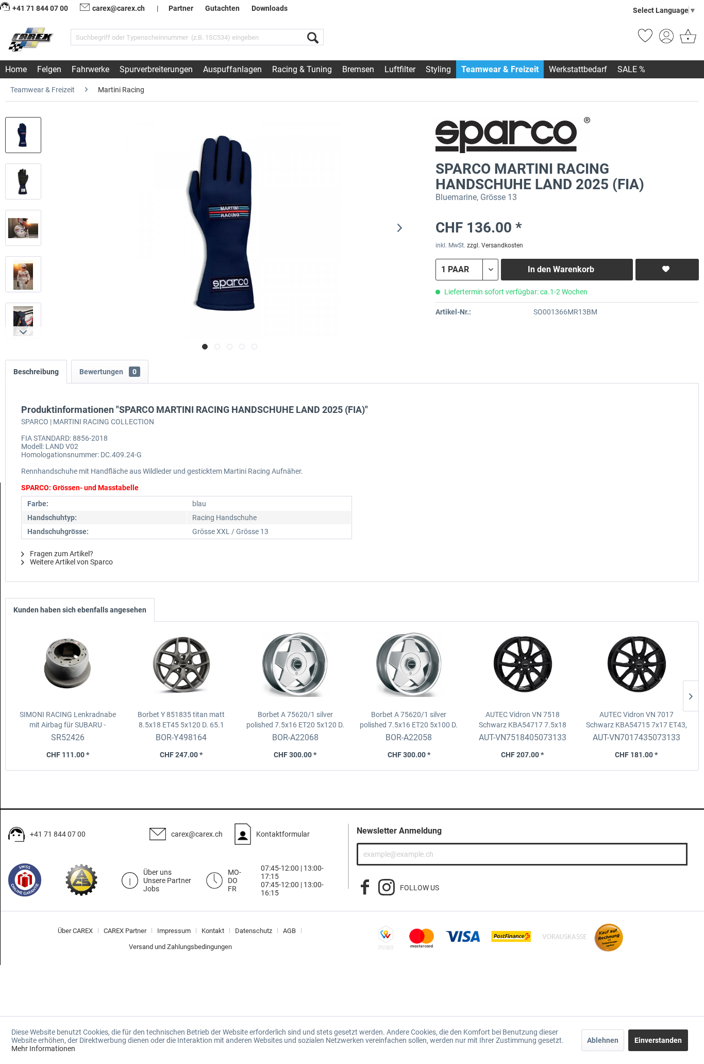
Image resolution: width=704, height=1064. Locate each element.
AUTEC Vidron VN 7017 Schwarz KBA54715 (636, 720)
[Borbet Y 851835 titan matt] (181, 668)
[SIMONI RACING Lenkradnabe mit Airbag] (68, 668)
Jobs (151, 889)
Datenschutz (253, 931)
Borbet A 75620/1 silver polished (295, 720)
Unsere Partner (167, 880)
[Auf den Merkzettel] (667, 269)
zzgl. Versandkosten (495, 245)
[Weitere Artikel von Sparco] (512, 135)
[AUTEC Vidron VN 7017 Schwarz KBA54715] (636, 668)
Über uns (157, 872)
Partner (181, 8)
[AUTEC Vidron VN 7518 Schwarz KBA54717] (523, 668)
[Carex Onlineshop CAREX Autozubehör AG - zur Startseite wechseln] (32, 39)
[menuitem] (197, 37)
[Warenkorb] (687, 39)
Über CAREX (75, 931)
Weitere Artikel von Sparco (70, 562)
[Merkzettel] (645, 39)
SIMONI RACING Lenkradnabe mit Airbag (68, 720)
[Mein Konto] (666, 39)
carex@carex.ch (118, 8)
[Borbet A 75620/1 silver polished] (295, 668)
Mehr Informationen (43, 1048)
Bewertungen (108, 372)
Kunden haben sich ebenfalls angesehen (79, 610)
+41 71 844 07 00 (58, 834)
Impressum (174, 931)
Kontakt (213, 931)
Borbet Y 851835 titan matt (181, 719)
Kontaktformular (283, 834)
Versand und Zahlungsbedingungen (180, 947)
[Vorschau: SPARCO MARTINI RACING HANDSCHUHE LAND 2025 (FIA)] (23, 135)
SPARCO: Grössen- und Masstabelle (80, 488)
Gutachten (222, 8)
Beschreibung (36, 372)
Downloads (270, 8)
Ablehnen (602, 1040)
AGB (289, 931)
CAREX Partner (125, 931)
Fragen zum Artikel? (60, 554)
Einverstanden (658, 1040)
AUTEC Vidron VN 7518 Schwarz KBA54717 (522, 720)
